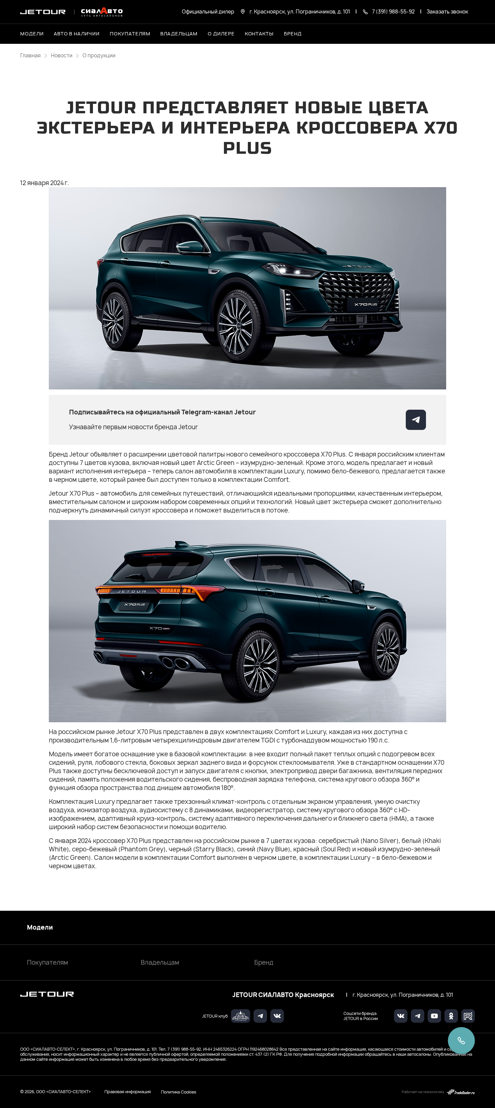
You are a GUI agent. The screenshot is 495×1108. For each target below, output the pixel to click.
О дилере (221, 33)
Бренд (263, 962)
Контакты (259, 33)
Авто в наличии (77, 33)
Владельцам (160, 962)
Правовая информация (127, 1091)
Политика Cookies (178, 1092)
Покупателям (47, 962)
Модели (40, 927)
